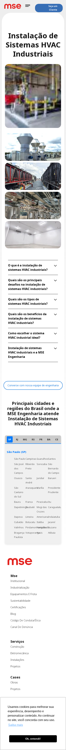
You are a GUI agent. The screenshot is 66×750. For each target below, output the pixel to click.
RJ (17, 439)
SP (9, 439)
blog (13, 614)
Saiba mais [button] (15, 724)
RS (33, 439)
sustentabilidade (20, 600)
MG (25, 439)
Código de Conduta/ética (25, 620)
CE (56, 439)
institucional (17, 581)
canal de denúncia (21, 627)
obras (14, 682)
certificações (18, 607)
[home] (12, 6)
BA (48, 439)
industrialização (19, 587)
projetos (15, 666)
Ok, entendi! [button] (33, 738)
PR (40, 439)
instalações (17, 659)
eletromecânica (19, 653)
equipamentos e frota (23, 594)
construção (17, 646)
